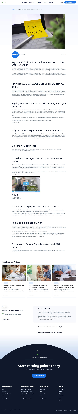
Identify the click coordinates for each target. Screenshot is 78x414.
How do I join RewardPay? (45, 308)
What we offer (32, 2)
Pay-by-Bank (42, 398)
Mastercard (42, 393)
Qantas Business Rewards (26, 391)
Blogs (60, 393)
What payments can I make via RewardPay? (50, 332)
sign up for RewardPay (25, 250)
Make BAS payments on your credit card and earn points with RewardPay (64, 286)
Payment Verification (58, 410)
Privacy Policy (65, 410)
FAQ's (60, 398)
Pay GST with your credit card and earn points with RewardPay (38, 286)
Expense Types (5, 398)
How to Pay (42, 389)
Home (3, 389)
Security (3, 395)
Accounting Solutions (6, 393)
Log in (60, 400)
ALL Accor (23, 395)
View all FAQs (6, 319)
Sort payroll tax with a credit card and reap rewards (13, 286)
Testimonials (61, 395)
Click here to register (51, 312)
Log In (61, 2)
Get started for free (39, 375)
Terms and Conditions (72, 410)
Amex (41, 391)
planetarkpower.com (16, 198)
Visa (40, 395)
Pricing (45, 2)
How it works (24, 2)
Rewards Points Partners (26, 389)
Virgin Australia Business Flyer (27, 393)
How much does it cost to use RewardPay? (50, 327)
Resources (39, 2)
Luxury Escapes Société (26, 398)
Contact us (51, 2)
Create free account (70, 2)
